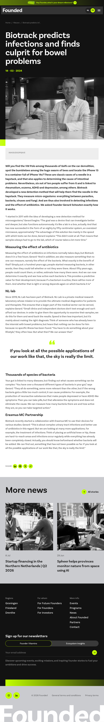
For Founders (45, 608)
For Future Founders (50, 603)
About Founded (79, 617)
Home (7, 23)
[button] (99, 10)
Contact (74, 627)
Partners (75, 622)
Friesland (10, 608)
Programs (75, 608)
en (93, 10)
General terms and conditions (66, 695)
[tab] (28, 643)
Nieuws (16, 23)
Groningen (11, 603)
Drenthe (10, 612)
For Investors (45, 612)
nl (88, 10)
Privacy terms (92, 695)
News (73, 612)
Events (74, 603)
